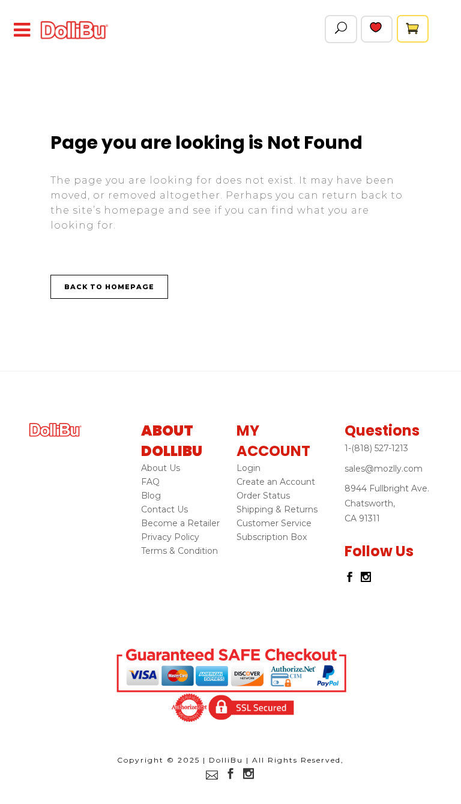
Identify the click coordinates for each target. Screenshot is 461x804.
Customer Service (274, 523)
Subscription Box (272, 537)
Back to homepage (109, 287)
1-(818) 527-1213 (376, 448)
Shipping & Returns (277, 509)
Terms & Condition (179, 550)
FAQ (150, 481)
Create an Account (276, 481)
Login (249, 468)
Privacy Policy (170, 537)
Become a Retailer (180, 523)
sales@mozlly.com (384, 468)
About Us (160, 468)
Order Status (263, 495)
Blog (151, 495)
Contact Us (164, 509)
